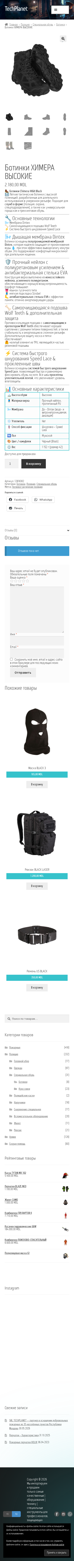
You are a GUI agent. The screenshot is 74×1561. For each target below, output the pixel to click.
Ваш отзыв (17, 585)
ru (16, 1514)
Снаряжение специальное (27, 1109)
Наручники (19, 1102)
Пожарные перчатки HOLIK (23, 1442)
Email (14, 647)
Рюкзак (18, 1130)
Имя (13, 634)
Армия (12, 1137)
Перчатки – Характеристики (24, 1435)
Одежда (18, 1068)
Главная (13, 24)
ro (7, 1514)
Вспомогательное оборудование (31, 1116)
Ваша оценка (19, 577)
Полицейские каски (24, 1095)
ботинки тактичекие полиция (27, 487)
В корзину (33, 464)
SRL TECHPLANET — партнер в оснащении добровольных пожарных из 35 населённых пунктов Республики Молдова (38, 1424)
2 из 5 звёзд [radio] (15, 581)
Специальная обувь (43, 24)
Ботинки (60, 24)
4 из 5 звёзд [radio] (23, 581)
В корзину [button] (37, 784)
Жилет (17, 1123)
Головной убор (21, 1061)
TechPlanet (16, 9)
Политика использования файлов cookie (47, 1544)
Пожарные (14, 1047)
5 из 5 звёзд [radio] (27, 581)
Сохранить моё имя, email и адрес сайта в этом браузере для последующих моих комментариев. (36, 663)
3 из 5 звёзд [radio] (19, 581)
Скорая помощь (17, 1144)
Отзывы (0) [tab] (11, 530)
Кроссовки (24, 1089)
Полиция (25, 24)
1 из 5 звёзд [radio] (11, 581)
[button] (63, 38)
